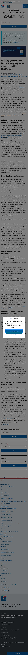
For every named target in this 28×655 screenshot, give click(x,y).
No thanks (14, 335)
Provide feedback (14, 331)
